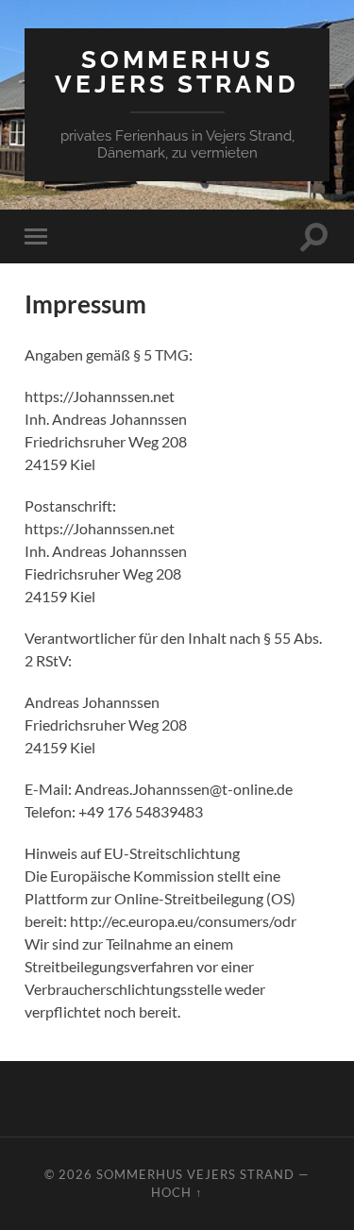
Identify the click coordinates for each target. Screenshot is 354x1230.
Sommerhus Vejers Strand (177, 71)
